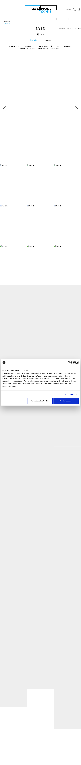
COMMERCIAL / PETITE (25, 18)
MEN (10, 18)
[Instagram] (79, 9)
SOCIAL (76, 18)
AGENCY (53, 18)
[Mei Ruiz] (3, 165)
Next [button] (76, 108)
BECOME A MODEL (62, 18)
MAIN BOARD (7, 21)
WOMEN (5, 18)
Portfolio (33, 40)
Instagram (47, 40)
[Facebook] (74, 9)
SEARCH (47, 18)
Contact (68, 10)
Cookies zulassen (65, 401)
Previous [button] (4, 108)
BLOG (70, 18)
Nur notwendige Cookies (40, 401)
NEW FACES (7, 23)
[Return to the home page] (40, 9)
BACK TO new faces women (70, 29)
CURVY (15, 18)
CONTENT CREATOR (38, 18)
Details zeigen (69, 394)
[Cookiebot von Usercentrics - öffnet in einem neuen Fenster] (69, 362)
